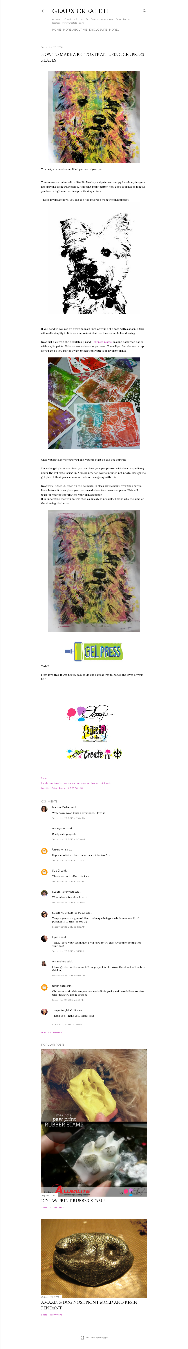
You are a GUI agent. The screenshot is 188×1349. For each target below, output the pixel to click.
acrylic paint (55, 783)
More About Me (75, 29)
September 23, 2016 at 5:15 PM (68, 951)
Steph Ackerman (63, 891)
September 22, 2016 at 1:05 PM (68, 860)
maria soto (59, 986)
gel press (81, 783)
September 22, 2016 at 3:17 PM (68, 881)
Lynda (56, 937)
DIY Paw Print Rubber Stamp (73, 1200)
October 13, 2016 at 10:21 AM (67, 1024)
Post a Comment (51, 1032)
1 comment (56, 1314)
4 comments (57, 1207)
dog (65, 783)
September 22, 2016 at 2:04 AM (68, 818)
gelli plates (92, 783)
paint (102, 783)
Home (56, 29)
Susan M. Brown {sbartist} (68, 912)
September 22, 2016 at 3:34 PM (68, 902)
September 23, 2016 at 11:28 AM (68, 926)
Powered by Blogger (97, 1337)
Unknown (58, 849)
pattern (110, 783)
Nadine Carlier (61, 807)
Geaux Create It (81, 11)
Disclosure (98, 29)
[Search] (144, 10)
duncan (72, 783)
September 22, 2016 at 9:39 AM (68, 839)
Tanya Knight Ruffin (65, 1010)
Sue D (56, 870)
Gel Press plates (101, 342)
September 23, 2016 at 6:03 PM (68, 975)
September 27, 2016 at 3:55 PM (68, 1000)
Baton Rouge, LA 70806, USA (67, 788)
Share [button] (44, 778)
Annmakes (59, 961)
